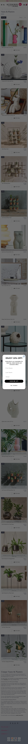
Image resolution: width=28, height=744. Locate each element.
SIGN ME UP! (14, 381)
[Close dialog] (24, 356)
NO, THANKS (14, 385)
